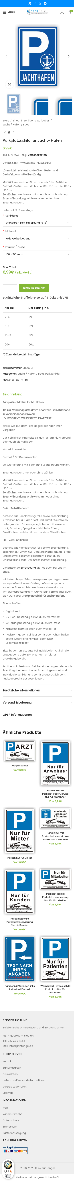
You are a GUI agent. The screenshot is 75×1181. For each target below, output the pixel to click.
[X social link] (29, 3)
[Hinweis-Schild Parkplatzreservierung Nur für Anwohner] (55, 763)
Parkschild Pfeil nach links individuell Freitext (20, 987)
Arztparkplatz (19, 765)
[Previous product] (5, 132)
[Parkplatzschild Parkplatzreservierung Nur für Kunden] (20, 891)
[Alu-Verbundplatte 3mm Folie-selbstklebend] (37, 238)
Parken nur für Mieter (19, 857)
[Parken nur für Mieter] (20, 830)
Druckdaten (10, 1074)
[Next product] (13, 132)
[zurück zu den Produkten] (9, 132)
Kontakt (8, 1061)
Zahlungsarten (12, 1068)
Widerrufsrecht (12, 1114)
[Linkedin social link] (35, 3)
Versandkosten (37, 155)
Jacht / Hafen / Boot (16, 124)
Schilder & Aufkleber (36, 120)
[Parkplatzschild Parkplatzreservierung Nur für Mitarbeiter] (55, 879)
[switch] (8, 1176)
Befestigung (28, 567)
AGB (5, 1108)
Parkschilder (52, 373)
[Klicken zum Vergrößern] (9, 84)
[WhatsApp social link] (40, 3)
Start (6, 120)
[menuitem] (37, 1062)
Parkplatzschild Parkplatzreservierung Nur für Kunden (20, 922)
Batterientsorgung (14, 1133)
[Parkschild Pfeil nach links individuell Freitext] (20, 959)
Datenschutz (11, 1120)
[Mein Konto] (62, 12)
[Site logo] (37, 12)
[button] (6, 56)
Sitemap (8, 1093)
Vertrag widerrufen (15, 1086)
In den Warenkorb (34, 288)
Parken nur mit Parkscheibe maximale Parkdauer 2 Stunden (55, 836)
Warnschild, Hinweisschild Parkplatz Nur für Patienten (55, 989)
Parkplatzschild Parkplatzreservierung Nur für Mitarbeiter (55, 897)
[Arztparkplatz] (20, 751)
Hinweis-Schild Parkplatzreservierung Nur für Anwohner (55, 793)
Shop (16, 120)
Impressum (10, 1126)
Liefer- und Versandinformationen (24, 1080)
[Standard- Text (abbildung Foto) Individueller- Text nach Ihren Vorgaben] (37, 223)
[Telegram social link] (45, 3)
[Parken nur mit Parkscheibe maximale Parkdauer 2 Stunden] (55, 818)
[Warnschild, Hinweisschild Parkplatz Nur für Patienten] (55, 959)
